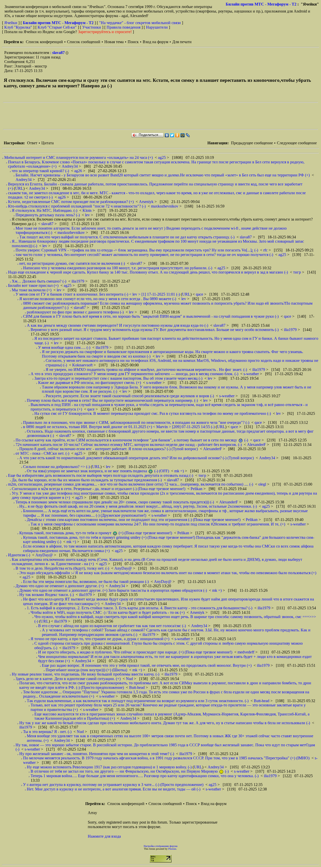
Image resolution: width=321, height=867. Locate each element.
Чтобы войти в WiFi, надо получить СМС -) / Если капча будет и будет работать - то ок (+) (108, 612)
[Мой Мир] (182, 135)
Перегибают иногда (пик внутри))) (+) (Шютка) (86, 670)
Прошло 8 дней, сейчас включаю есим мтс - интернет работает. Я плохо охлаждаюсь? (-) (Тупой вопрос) (108, 449)
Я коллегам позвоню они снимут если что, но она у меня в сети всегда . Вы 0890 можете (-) (97, 299)
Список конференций (44, 42)
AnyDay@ (44, 555)
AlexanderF (257, 444)
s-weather (252, 374)
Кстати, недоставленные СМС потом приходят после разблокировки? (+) (71, 201)
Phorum (172, 848)
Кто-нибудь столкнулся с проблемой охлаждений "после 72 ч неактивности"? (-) (77, 206)
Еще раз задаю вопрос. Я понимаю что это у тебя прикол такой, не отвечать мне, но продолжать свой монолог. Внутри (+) (147, 665)
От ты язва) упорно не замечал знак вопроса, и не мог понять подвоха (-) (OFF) (98, 471)
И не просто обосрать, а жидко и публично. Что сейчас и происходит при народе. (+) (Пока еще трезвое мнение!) (135, 652)
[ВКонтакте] (167, 135)
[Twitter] (172, 135)
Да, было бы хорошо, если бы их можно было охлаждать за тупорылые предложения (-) (87, 480)
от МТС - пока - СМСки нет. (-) (42, 453)
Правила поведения (123, 27)
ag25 (162, 157)
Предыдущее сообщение (252, 143)
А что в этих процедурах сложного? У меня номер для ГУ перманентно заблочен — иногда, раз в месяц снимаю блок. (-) (134, 374)
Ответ (32, 143)
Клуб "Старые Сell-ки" (57, 27)
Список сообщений (83, 42)
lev (88, 215)
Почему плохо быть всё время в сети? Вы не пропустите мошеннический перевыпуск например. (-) (112, 400)
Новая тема (114, 42)
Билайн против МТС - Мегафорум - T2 (261, 4)
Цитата (47, 143)
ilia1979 (78, 281)
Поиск (133, 42)
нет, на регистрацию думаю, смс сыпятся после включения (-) (72, 263)
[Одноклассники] (177, 135)
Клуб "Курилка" (18, 27)
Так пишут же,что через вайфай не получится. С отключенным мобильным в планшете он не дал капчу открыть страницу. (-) (126, 237)
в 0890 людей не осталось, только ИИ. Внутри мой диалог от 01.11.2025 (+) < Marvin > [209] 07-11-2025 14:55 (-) (119, 427)
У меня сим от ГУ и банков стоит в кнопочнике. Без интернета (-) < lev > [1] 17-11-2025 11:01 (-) (98, 294)
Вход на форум (155, 42)
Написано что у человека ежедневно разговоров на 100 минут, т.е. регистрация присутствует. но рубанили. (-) (117, 268)
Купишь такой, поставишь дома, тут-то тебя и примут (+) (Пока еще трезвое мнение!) (95, 533)
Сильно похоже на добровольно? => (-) (56, 466)
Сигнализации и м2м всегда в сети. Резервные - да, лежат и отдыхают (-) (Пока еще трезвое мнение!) (98, 489)
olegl (262, 484)
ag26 (78, 171)
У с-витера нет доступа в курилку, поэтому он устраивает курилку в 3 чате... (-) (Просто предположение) (113, 784)
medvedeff (246, 652)
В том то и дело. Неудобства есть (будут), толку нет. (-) (62, 568)
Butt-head (137, 687)
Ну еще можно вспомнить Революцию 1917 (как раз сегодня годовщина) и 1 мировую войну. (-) (109, 767)
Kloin (88, 210)
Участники (91, 27)
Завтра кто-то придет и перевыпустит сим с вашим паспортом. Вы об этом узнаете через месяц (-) (118, 378)
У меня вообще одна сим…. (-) (64, 347)
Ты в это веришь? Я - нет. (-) (47, 731)
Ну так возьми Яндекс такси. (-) (46, 594)
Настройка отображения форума (160, 846)
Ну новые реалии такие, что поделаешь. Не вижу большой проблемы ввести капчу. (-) (85, 674)
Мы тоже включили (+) (31, 290)
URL (19, 188)
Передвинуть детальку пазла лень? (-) (48, 215)
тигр (297, 272)
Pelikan (197, 489)
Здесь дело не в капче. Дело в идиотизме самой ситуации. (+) (68, 679)
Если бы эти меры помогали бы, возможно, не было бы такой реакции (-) (86, 581)
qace (200, 294)
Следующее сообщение (297, 143)
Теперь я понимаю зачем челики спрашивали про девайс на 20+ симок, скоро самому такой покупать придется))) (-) (115, 502)
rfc (266, 250)
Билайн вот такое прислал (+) (33, 285)
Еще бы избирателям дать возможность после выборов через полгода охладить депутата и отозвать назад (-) (100, 475)
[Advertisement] (94, 116)
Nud (130, 679)
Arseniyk (146, 201)
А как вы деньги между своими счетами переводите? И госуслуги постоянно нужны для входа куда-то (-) (117, 325)
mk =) (179, 471)
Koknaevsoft (83, 365)
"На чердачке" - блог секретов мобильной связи (140, 23)
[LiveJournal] (188, 135)
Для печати (182, 42)
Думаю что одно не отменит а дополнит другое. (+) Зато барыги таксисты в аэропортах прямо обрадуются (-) (113, 590)
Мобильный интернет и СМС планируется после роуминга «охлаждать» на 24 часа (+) (78, 157)
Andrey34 (70, 166)
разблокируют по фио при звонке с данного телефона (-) (75, 312)
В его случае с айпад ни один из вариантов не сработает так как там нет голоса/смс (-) (112, 626)
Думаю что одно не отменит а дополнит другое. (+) (60, 586)
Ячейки (11, 23)
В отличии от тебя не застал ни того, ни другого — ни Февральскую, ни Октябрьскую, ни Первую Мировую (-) (130, 771)
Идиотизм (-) (19, 555)
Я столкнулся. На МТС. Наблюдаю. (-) (44, 210)
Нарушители (157, 27)
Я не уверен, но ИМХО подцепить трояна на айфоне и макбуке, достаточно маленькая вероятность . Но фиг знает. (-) (146, 369)
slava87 (59, 52)
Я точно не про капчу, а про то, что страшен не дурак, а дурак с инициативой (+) (100, 639)
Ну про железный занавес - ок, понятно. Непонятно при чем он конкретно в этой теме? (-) (96, 754)
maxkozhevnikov (165, 206)
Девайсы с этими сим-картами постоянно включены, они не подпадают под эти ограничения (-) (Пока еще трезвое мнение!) (133, 519)
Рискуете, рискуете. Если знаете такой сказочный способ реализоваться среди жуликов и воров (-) (130, 396)
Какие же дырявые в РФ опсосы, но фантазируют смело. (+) (89, 382)
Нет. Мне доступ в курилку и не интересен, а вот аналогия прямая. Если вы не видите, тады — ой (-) (113, 789)
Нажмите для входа (104, 836)
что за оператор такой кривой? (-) (40, 171)
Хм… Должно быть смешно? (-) (39, 281)
